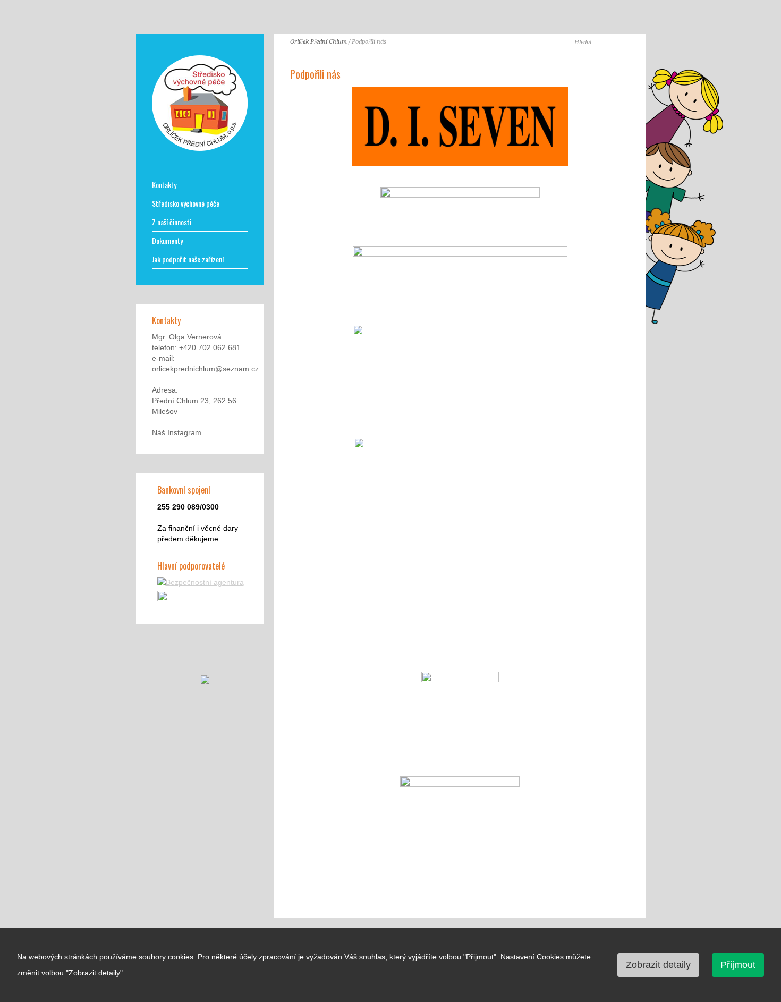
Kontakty (164, 185)
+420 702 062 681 (210, 347)
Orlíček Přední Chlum (318, 41)
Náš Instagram (176, 432)
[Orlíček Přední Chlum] (200, 148)
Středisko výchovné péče (185, 203)
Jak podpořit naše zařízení (188, 259)
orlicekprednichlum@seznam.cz (205, 368)
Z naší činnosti (171, 222)
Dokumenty (167, 240)
